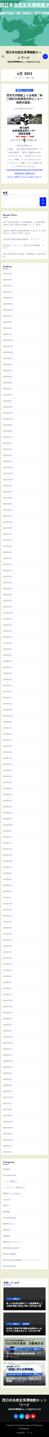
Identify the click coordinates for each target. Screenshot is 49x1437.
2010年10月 (8, 1007)
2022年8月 (7, 492)
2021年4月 (7, 558)
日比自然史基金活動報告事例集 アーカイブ (21, 239)
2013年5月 (7, 879)
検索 (5, 193)
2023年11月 (8, 413)
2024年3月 (7, 389)
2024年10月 (8, 352)
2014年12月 (8, 813)
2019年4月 (7, 637)
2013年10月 (8, 861)
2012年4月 (7, 934)
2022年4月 (7, 504)
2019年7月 (7, 625)
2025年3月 (7, 328)
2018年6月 (7, 667)
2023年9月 (7, 425)
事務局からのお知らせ (24, 90)
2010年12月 (8, 1000)
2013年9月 (7, 867)
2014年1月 (7, 843)
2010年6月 (7, 1019)
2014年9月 (7, 831)
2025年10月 (8, 310)
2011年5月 (7, 976)
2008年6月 (7, 1073)
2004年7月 (7, 1146)
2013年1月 (7, 898)
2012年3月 (7, 940)
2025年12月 (8, 298)
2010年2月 (7, 1025)
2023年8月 (7, 431)
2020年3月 (7, 595)
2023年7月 (7, 437)
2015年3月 (7, 795)
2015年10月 (8, 764)
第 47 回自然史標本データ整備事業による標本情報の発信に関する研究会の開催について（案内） (24, 1306)
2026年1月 (7, 292)
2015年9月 (7, 770)
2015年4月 (7, 788)
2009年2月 (7, 1049)
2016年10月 (8, 716)
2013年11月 (7, 855)
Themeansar (23, 1429)
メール (29, 1433)
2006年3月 (7, 1134)
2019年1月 (7, 655)
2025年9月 (7, 316)
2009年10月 (8, 1043)
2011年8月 (7, 964)
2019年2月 (7, 649)
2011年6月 (7, 970)
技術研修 (6, 1212)
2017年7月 (7, 685)
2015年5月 (7, 782)
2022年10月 (8, 480)
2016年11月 (8, 710)
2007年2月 (7, 1116)
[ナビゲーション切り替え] (3, 56)
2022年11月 (8, 473)
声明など (6, 1206)
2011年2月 (7, 988)
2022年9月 (7, 486)
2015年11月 (7, 758)
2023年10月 (8, 419)
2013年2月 (7, 891)
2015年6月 (7, 776)
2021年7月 (7, 546)
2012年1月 (7, 952)
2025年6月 (7, 322)
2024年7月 (7, 371)
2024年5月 (7, 377)
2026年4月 (7, 280)
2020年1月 (7, 601)
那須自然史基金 (9, 1266)
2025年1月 (7, 334)
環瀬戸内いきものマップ (13, 1242)
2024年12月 (8, 340)
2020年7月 (7, 576)
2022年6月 (7, 498)
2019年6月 (7, 631)
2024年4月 (7, 383)
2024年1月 (7, 401)
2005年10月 (8, 1140)
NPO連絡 (6, 1169)
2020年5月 (7, 583)
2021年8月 (7, 540)
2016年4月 (7, 734)
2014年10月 (8, 825)
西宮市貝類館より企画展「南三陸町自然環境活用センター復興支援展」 (25, 99)
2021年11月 (8, 522)
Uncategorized (9, 1175)
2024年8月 (7, 364)
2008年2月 (7, 1085)
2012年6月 (7, 928)
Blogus (37, 1425)
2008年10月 (8, 1061)
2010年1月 (7, 1031)
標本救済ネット (9, 1224)
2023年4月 (7, 443)
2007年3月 (7, 1110)
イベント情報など (10, 1181)
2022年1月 (7, 516)
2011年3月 (7, 982)
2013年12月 (8, 849)
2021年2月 (7, 564)
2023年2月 (7, 455)
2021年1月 (7, 570)
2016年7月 (7, 728)
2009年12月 (8, 1037)
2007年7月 (7, 1103)
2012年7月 (7, 922)
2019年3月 (7, 643)
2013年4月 (7, 885)
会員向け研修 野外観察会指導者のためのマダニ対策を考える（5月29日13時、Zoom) (24, 1331)
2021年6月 (7, 552)
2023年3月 (7, 449)
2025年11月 (8, 304)
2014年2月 (7, 837)
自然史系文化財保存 (11, 1248)
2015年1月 (7, 807)
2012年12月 (8, 904)
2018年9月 (7, 661)
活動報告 (6, 1236)
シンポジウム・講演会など (14, 1187)
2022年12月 (8, 467)
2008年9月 (7, 1067)
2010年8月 (7, 1013)
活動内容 (6, 1230)
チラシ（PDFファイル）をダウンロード (24, 177)
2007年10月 (8, 1097)
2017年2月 (7, 692)
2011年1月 (7, 994)
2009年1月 (7, 1055)
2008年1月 (7, 1091)
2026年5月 (7, 274)
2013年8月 (7, 873)
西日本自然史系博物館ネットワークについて (21, 1260)
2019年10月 (8, 613)
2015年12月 (8, 752)
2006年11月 (8, 1122)
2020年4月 (7, 589)
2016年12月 (8, 704)
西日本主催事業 (9, 1254)
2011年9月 (7, 958)
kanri (17, 109)
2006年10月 (8, 1128)
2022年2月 (7, 510)
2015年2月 (7, 801)
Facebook (21, 1433)
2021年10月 (8, 528)
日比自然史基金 (9, 1218)
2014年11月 (8, 819)
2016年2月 (7, 740)
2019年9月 (7, 619)
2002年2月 (7, 1152)
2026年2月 (7, 286)
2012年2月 (7, 946)
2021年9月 (7, 534)
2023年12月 (8, 407)
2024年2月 (7, 395)
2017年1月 (7, 698)
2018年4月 (7, 679)
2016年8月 (7, 722)
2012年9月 (7, 916)
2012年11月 (8, 910)
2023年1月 (7, 461)
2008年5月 (7, 1079)
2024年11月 (8, 346)
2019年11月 (8, 607)
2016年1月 (7, 746)
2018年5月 (7, 673)
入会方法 (6, 1199)
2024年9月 (7, 358)
